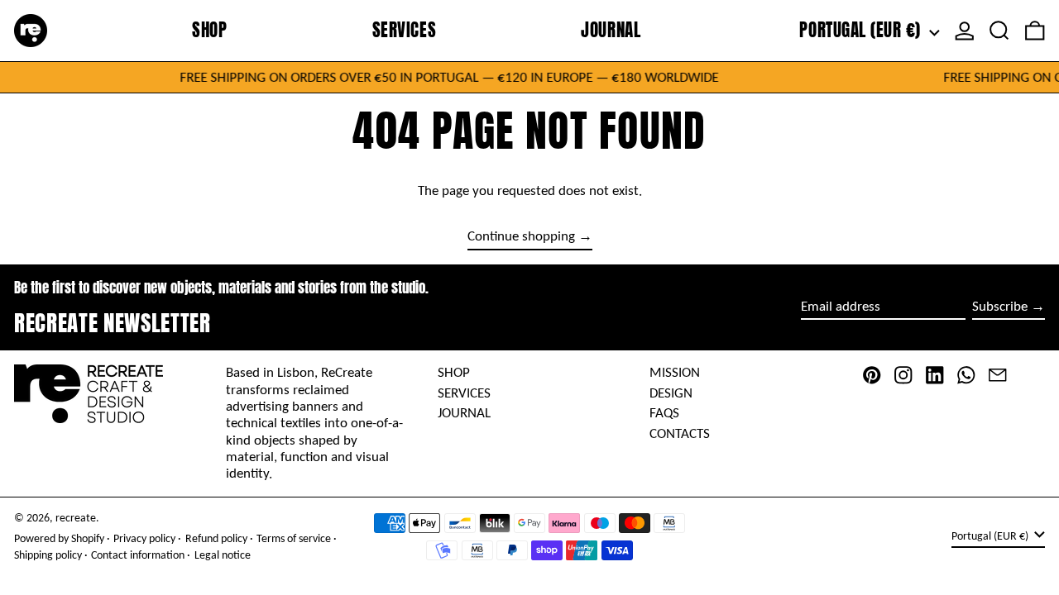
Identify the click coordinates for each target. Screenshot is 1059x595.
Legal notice (222, 555)
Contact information (137, 555)
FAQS (664, 412)
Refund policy (216, 538)
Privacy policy (144, 538)
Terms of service (293, 538)
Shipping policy (48, 555)
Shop (454, 372)
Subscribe (1000, 306)
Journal (464, 412)
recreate (75, 518)
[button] (999, 30)
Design (670, 393)
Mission (674, 372)
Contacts (679, 433)
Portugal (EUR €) (862, 30)
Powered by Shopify (59, 538)
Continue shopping (521, 236)
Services (464, 393)
